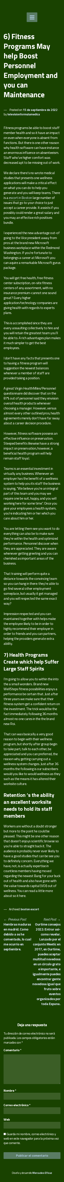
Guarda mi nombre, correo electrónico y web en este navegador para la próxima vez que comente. (31, 1138)
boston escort (30, 909)
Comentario (12, 1050)
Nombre (10, 1090)
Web (7, 1119)
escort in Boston (20, 197)
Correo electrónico (17, 1105)
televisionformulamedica (23, 114)
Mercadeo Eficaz (42, 1173)
